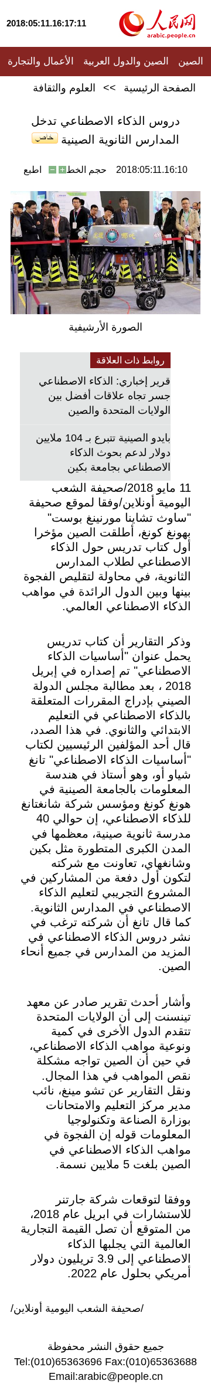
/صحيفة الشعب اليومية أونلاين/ (77, 1308)
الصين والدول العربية (126, 61)
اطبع (32, 170)
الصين (190, 61)
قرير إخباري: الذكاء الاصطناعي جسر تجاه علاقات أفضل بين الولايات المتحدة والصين (105, 395)
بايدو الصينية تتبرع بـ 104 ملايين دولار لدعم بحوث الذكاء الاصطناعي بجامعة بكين (103, 452)
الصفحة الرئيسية (160, 88)
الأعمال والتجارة (41, 61)
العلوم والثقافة (64, 88)
